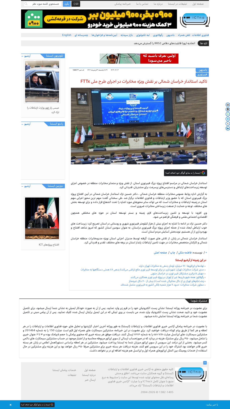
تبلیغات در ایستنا (177, 4)
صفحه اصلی (160, 252)
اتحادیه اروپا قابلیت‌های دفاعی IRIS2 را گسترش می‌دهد (164, 43)
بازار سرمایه (127, 35)
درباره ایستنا (89, 375)
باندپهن (170, 35)
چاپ (172, 252)
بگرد (66, 4)
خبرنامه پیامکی (122, 4)
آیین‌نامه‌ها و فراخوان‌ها (104, 35)
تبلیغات (72, 375)
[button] (115, 404)
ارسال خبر (90, 380)
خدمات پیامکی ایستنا (64, 370)
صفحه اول (198, 4)
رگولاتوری (158, 35)
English (66, 35)
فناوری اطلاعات (200, 35)
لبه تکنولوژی (143, 35)
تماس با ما (142, 4)
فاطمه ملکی (185, 252)
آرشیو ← (25, 56)
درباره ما (158, 4)
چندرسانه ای (81, 35)
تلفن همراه (184, 35)
